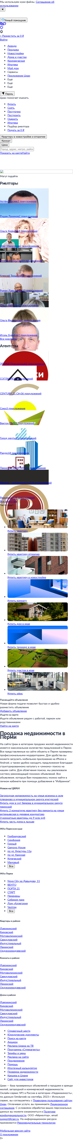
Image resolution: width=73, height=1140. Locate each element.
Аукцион (12, 1042)
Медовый (13, 862)
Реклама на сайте (18, 1057)
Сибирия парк (15, 899)
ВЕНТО (11, 884)
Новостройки (15, 53)
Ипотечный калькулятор (22, 1068)
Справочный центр (18, 1031)
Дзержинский (8, 928)
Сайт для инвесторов (20, 1079)
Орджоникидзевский (13, 950)
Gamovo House (16, 847)
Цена (4, 144)
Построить (14, 115)
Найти (26, 153)
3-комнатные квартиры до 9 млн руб (22, 818)
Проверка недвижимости (22, 1071)
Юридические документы (23, 1034)
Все (11, 866)
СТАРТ (11, 892)
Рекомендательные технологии (36, 1122)
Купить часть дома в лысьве (17, 821)
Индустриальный (10, 943)
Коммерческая (16, 60)
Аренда (11, 46)
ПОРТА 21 (13, 888)
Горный (11, 843)
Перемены (13, 896)
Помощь (12, 1064)
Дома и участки (17, 57)
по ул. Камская (16, 855)
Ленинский (6, 947)
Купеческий (14, 858)
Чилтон (11, 907)
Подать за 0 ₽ (15, 130)
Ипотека (12, 64)
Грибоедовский (16, 836)
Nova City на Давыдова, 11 (23, 881)
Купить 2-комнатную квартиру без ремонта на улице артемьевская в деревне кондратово (32, 812)
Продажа (13, 49)
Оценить (12, 119)
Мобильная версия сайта (15, 1130)
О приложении (9, 1134)
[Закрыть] (2, 9)
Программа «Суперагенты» (23, 1049)
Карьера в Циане (17, 1075)
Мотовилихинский (11, 936)
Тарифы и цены (16, 1053)
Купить (11, 104)
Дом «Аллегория (17, 903)
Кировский (6, 932)
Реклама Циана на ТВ (20, 1045)
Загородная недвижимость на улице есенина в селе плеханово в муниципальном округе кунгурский (31, 797)
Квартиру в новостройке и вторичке (23, 136)
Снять (11, 107)
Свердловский (8, 939)
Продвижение (16, 1060)
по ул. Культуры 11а (19, 851)
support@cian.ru (9, 1119)
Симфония (13, 840)
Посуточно (14, 111)
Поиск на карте (16, 1038)
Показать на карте (11, 153)
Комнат (5, 140)
